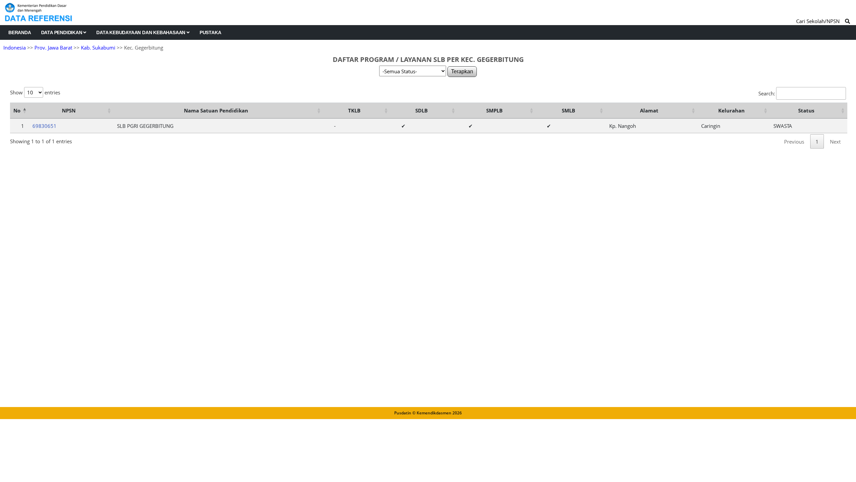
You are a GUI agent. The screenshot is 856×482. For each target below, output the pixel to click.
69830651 (44, 126)
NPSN (69, 110)
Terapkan (462, 71)
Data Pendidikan (62, 32)
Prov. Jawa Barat (53, 47)
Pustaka (210, 32)
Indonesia (14, 47)
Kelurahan (731, 110)
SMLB (568, 110)
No (16, 110)
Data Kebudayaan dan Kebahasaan (141, 32)
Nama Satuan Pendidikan (216, 110)
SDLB (421, 110)
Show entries (35, 92)
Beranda (19, 32)
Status (806, 110)
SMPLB (494, 110)
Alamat (649, 110)
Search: (766, 93)
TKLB (354, 110)
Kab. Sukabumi (98, 47)
